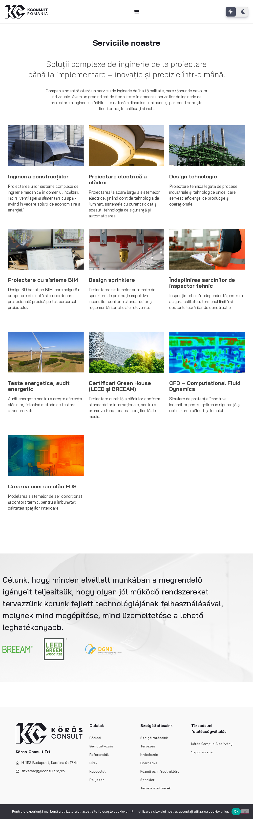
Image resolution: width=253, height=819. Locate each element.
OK (236, 811)
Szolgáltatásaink (154, 738)
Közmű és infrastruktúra (159, 771)
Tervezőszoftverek (155, 788)
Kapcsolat (97, 771)
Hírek (93, 763)
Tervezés (147, 746)
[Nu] (245, 811)
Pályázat (96, 780)
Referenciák (99, 754)
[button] (137, 12)
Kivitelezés (149, 754)
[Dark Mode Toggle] (237, 12)
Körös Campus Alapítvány (211, 744)
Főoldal (95, 738)
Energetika (148, 763)
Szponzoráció (202, 752)
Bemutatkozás (101, 746)
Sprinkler (147, 780)
